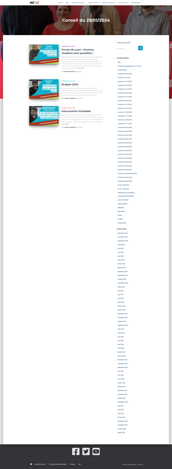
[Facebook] (76, 453)
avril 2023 (121, 344)
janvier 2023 (122, 356)
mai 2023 (121, 340)
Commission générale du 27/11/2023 (129, 66)
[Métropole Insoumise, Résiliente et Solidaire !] (34, 2)
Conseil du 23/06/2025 (125, 131)
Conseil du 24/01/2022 (125, 135)
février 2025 (121, 264)
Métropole (121, 207)
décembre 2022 (123, 360)
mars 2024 (121, 302)
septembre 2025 (123, 241)
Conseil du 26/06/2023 (125, 146)
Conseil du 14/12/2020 (125, 97)
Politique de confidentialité (58, 464)
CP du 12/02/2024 (123, 185)
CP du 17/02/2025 (123, 189)
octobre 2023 (122, 321)
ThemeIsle (139, 464)
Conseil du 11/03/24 (124, 77)
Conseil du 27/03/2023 (125, 158)
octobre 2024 (122, 279)
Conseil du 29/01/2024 (68, 46)
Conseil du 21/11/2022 (125, 123)
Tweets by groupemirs (124, 42)
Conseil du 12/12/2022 (125, 85)
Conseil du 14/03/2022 (125, 93)
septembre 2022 (123, 367)
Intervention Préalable (76, 111)
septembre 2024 (123, 283)
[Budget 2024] (44, 89)
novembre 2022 (123, 363)
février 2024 (121, 306)
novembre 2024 (123, 275)
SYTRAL (120, 219)
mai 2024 (121, 294)
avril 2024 (121, 298)
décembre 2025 (123, 233)
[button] (84, 2)
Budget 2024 (70, 84)
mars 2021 (121, 413)
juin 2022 (121, 371)
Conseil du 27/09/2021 (125, 170)
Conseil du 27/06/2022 (125, 162)
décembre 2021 (123, 390)
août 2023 (121, 329)
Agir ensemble (135, 2)
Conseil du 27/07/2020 (125, 166)
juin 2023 (121, 337)
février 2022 (121, 383)
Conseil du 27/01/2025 (125, 154)
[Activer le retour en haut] (168, 465)
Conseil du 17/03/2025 (125, 112)
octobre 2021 (122, 398)
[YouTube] (96, 453)
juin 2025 (121, 248)
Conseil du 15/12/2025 (125, 104)
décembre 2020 (123, 421)
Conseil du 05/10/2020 (125, 74)
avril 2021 (121, 409)
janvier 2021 (122, 417)
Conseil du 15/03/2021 (125, 100)
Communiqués (122, 70)
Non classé (121, 211)
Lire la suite (80, 68)
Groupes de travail (108, 2)
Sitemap (72, 464)
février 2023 (121, 352)
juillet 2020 (121, 432)
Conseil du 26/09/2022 (125, 150)
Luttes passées (122, 204)
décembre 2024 (123, 271)
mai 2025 (121, 252)
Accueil (60, 2)
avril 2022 (121, 375)
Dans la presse (123, 2)
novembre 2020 (123, 425)
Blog (67, 2)
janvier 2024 (122, 310)
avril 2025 (121, 256)
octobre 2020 (122, 429)
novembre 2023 (123, 317)
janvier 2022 (122, 386)
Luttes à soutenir (123, 200)
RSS (80, 464)
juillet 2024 (121, 287)
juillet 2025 (121, 244)
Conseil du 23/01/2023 (125, 127)
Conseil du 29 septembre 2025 (127, 173)
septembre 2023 (123, 325)
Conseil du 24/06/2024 (125, 139)
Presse (120, 215)
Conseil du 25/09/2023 (125, 143)
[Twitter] (86, 453)
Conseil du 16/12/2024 (125, 108)
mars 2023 (121, 348)
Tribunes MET (122, 223)
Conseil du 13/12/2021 (125, 89)
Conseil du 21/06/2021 (125, 120)
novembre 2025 (123, 237)
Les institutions (93, 2)
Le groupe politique (78, 2)
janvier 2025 (122, 267)
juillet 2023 (121, 333)
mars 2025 (121, 260)
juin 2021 (121, 406)
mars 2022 (121, 379)
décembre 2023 (123, 313)
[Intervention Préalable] (44, 116)
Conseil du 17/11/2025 (125, 116)
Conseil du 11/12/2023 (125, 81)
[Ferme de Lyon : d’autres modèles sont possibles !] (44, 54)
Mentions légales (40, 464)
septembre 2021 (123, 402)
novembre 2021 (123, 394)
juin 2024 (121, 291)
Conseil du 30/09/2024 (125, 181)
